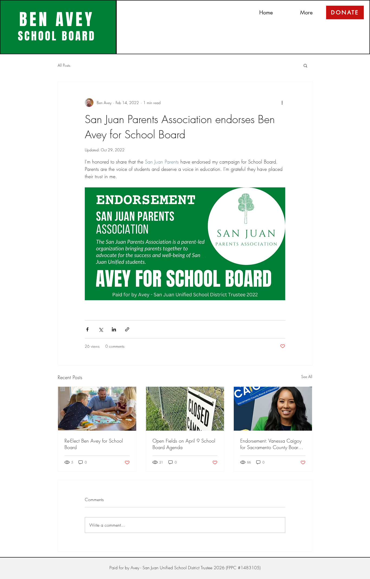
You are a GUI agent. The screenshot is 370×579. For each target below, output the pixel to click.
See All (306, 376)
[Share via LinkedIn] (113, 329)
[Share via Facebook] (87, 329)
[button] (305, 65)
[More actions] (282, 102)
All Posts (64, 65)
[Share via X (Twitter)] (100, 329)
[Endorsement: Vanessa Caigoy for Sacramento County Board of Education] (273, 409)
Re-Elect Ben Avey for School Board (93, 443)
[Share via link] (127, 329)
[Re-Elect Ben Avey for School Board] (97, 409)
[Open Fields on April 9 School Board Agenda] (185, 409)
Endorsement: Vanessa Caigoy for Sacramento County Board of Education (270, 443)
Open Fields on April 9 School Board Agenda (183, 443)
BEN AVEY (57, 19)
